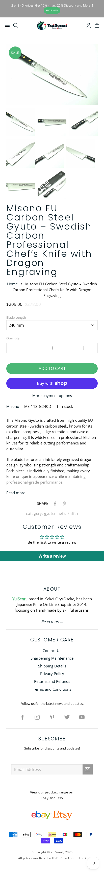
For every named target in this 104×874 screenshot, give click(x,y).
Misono (12, 406)
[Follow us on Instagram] (37, 717)
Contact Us (52, 650)
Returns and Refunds (52, 681)
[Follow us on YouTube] (82, 717)
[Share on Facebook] (54, 503)
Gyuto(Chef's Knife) (61, 513)
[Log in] (88, 26)
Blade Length (16, 317)
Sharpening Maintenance (52, 658)
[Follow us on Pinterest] (52, 717)
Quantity (13, 338)
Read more (15, 492)
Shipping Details (52, 665)
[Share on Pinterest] (63, 503)
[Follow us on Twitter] (67, 717)
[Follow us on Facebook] (22, 717)
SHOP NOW (52, 10)
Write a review (52, 556)
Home (12, 283)
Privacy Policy (52, 673)
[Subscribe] (88, 769)
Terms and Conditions (52, 689)
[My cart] (97, 26)
